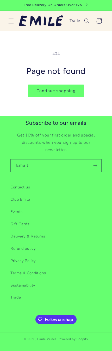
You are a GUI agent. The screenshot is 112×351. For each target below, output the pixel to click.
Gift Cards (19, 224)
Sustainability (22, 285)
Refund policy (22, 248)
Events (16, 211)
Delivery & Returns (27, 236)
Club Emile (20, 199)
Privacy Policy (23, 260)
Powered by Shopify (73, 339)
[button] (11, 21)
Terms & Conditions (28, 273)
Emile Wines (47, 339)
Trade (75, 20)
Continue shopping (56, 91)
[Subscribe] (95, 165)
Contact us (20, 187)
